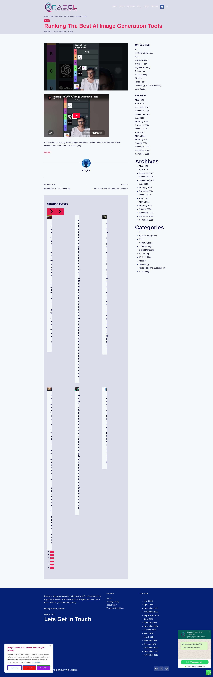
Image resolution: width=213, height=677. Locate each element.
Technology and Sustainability (148, 85)
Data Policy (111, 605)
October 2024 (141, 129)
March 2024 (140, 136)
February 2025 (141, 121)
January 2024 (141, 143)
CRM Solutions (141, 60)
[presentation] (49, 217)
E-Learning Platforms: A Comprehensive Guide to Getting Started (79, 298)
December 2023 (142, 147)
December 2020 (142, 150)
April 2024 (139, 132)
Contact (154, 7)
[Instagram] (166, 668)
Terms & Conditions (115, 608)
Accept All (43, 668)
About (122, 7)
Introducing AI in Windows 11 (57, 187)
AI (136, 49)
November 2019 (142, 154)
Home (114, 7)
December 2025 (142, 107)
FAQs (146, 7)
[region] (28, 658)
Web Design (140, 89)
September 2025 (142, 114)
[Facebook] (162, 7)
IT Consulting (141, 75)
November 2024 (142, 125)
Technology (140, 82)
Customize (14, 668)
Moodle (138, 78)
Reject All (29, 668)
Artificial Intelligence (144, 53)
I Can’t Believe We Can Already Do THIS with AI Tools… (51, 284)
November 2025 (142, 111)
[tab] (52, 552)
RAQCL (49, 31)
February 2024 (141, 139)
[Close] (51, 646)
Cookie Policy (36, 662)
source (47, 152)
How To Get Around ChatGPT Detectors (110, 187)
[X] (161, 668)
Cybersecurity (141, 64)
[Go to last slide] (51, 211)
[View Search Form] (167, 6)
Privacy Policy (112, 602)
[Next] (59, 211)
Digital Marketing (142, 67)
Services (131, 7)
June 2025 (139, 118)
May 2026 (139, 100)
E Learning (140, 71)
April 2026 (139, 103)
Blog (139, 7)
